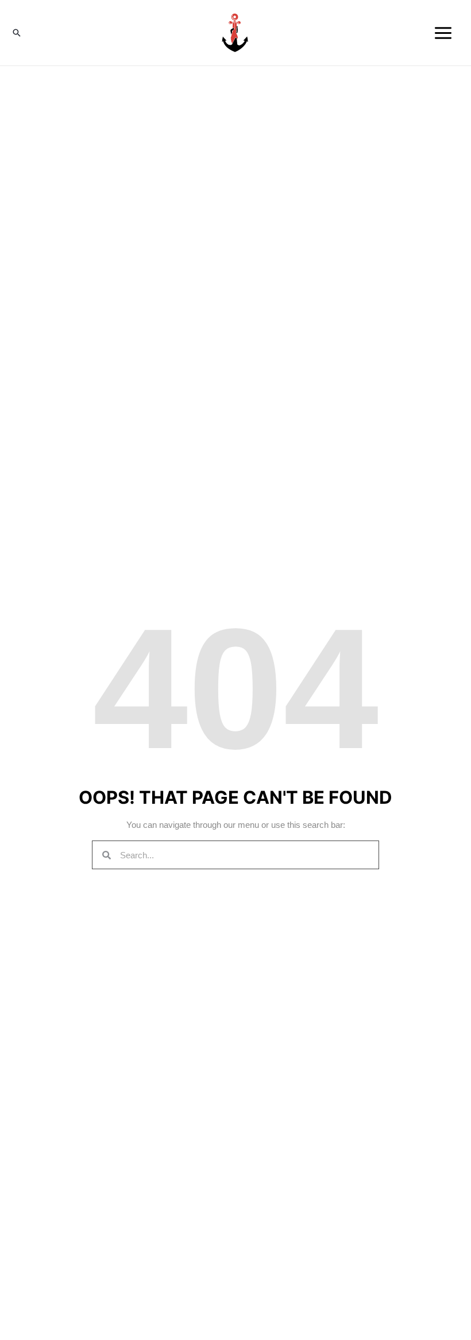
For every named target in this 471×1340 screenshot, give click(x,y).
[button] (16, 33)
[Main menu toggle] (443, 32)
